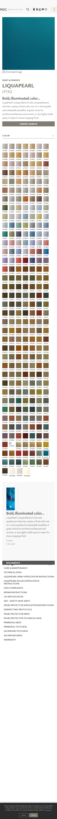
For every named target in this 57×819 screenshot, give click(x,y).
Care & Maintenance (16, 568)
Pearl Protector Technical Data (23, 618)
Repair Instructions (15, 592)
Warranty (10, 639)
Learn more (48, 810)
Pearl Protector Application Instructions (29, 605)
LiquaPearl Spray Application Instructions (29, 576)
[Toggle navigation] (54, 9)
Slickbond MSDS (13, 635)
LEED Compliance (13, 588)
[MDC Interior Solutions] (11, 9)
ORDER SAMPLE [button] (29, 124)
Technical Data (13, 572)
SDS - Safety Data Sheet (17, 601)
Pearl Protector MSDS (17, 614)
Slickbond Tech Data (16, 631)
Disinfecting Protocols (18, 609)
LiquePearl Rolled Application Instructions (21, 582)
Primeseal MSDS (12, 622)
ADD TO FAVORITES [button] (28, 130)
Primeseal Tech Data (15, 626)
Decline (24, 815)
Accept (33, 815)
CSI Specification (13, 596)
